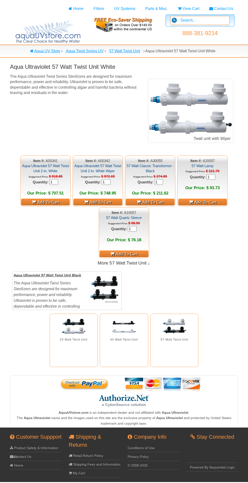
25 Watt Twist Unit (73, 339)
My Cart (78, 473)
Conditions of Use (141, 448)
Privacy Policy (138, 457)
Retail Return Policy (87, 456)
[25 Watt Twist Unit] (74, 327)
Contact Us (223, 9)
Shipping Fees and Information (96, 464)
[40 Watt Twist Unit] (124, 327)
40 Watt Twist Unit (124, 339)
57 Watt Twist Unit (174, 339)
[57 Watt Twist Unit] (174, 327)
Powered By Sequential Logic (212, 467)
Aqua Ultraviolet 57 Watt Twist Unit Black (47, 275)
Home (78, 9)
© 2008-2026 (138, 465)
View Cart (190, 9)
